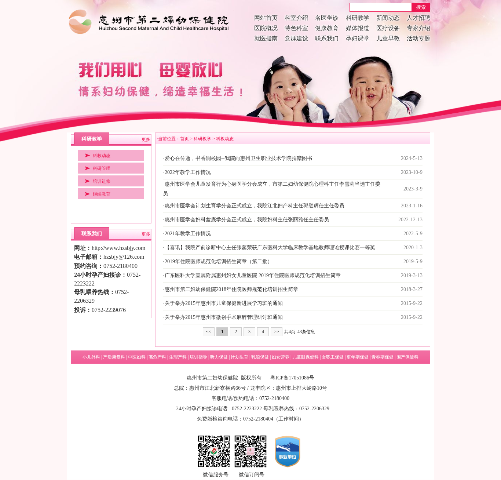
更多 (146, 139)
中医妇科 (137, 357)
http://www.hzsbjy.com (118, 248)
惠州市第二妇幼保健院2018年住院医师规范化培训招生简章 (231, 289)
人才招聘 (418, 18)
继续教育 (101, 194)
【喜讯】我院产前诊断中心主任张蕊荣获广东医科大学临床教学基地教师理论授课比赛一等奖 (270, 247)
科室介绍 (296, 18)
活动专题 (418, 38)
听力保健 (219, 357)
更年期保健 (358, 357)
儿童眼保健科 (305, 357)
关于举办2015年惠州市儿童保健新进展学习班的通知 (224, 303)
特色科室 (296, 28)
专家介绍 (418, 28)
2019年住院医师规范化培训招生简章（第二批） (219, 261)
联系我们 (327, 38)
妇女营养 (280, 357)
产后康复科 (114, 357)
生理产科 (178, 357)
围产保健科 (407, 357)
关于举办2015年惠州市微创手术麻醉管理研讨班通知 (224, 317)
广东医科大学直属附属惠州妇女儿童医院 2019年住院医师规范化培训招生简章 (253, 275)
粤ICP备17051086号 (292, 378)
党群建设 (296, 38)
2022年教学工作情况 (188, 172)
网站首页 (266, 18)
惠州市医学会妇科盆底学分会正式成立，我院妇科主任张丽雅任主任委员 (247, 219)
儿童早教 (388, 38)
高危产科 (157, 357)
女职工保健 (333, 357)
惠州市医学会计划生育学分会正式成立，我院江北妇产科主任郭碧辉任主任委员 (254, 205)
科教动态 (101, 155)
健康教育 (327, 28)
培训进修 (101, 181)
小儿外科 (91, 357)
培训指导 (198, 357)
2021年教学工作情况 (188, 233)
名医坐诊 (327, 18)
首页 (184, 138)
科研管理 (101, 168)
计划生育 (239, 357)
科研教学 (357, 18)
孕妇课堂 (357, 38)
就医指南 (266, 38)
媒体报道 (357, 28)
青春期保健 (383, 357)
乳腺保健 (260, 357)
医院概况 (266, 28)
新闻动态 (388, 18)
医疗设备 (388, 28)
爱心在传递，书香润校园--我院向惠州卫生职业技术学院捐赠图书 (238, 158)
